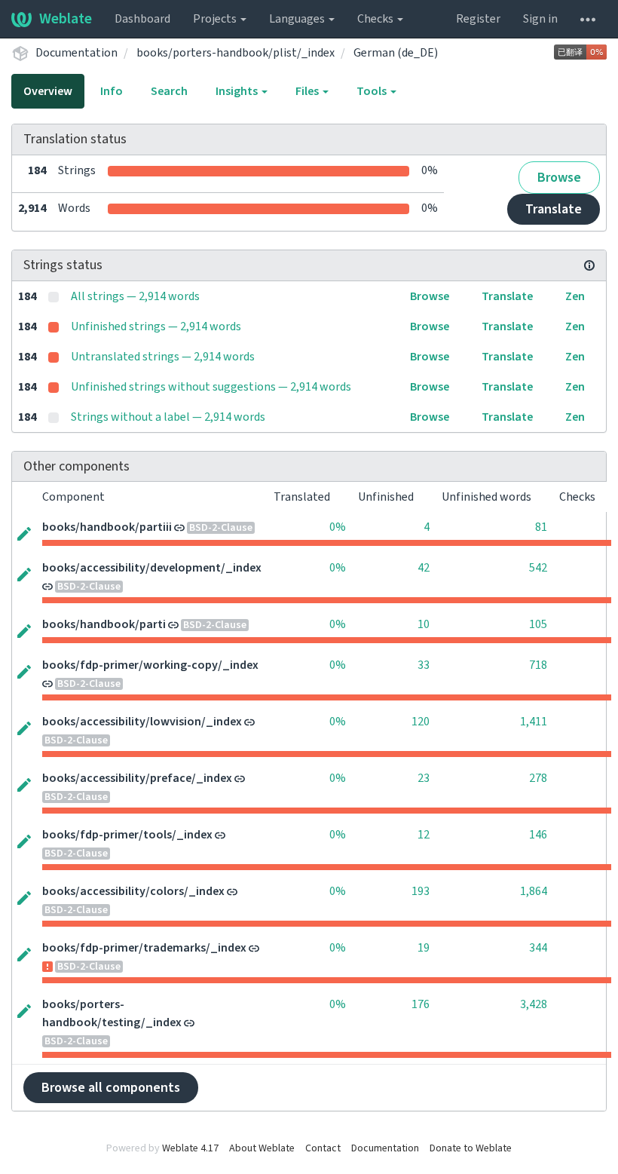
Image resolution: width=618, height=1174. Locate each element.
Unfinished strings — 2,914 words (156, 326)
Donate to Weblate (471, 1148)
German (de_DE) (395, 52)
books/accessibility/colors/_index (133, 891)
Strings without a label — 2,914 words (168, 417)
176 (420, 1004)
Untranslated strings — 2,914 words (163, 356)
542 (538, 567)
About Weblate (262, 1148)
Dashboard (142, 19)
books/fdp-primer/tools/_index (127, 834)
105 (538, 624)
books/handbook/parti (104, 624)
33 (424, 665)
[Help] (588, 19)
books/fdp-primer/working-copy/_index (150, 665)
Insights (238, 91)
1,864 (533, 891)
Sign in (540, 19)
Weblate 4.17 (190, 1148)
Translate (553, 209)
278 (538, 778)
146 (538, 834)
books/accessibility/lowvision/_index (142, 721)
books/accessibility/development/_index (152, 567)
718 (538, 665)
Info (111, 91)
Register (478, 19)
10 (424, 624)
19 (424, 948)
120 (420, 721)
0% (337, 527)
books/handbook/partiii (107, 527)
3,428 (533, 1004)
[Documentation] (589, 265)
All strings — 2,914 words (135, 296)
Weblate (65, 18)
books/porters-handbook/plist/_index (235, 52)
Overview (47, 91)
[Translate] (24, 532)
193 (420, 891)
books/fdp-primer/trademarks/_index (144, 948)
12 (424, 834)
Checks (376, 19)
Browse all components (110, 1087)
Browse (559, 177)
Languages (298, 19)
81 (541, 527)
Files (308, 91)
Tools (372, 91)
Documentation (76, 52)
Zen (575, 296)
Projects (216, 19)
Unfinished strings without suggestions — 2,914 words (211, 387)
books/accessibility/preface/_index (137, 778)
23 (424, 778)
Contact (323, 1148)
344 (538, 948)
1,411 (533, 721)
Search (169, 91)
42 (424, 567)
